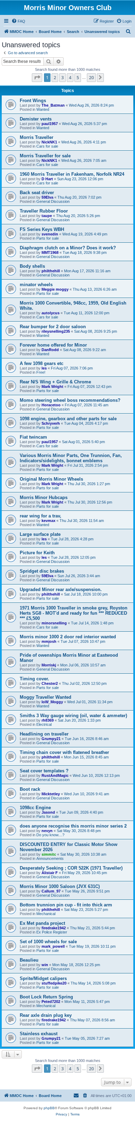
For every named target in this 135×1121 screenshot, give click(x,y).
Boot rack (30, 789)
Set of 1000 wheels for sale (48, 941)
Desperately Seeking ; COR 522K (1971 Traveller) (71, 868)
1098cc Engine (35, 807)
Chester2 (50, 683)
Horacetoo (51, 405)
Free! (40, 372)
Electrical (44, 724)
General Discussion (53, 201)
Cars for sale (47, 146)
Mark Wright (52, 386)
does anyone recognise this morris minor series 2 (73, 826)
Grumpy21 (51, 739)
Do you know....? (50, 835)
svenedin (50, 234)
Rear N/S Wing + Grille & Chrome (55, 381)
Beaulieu (29, 960)
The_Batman (53, 105)
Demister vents (36, 119)
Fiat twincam (33, 437)
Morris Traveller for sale (45, 155)
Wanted (42, 109)
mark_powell (53, 946)
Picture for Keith (37, 552)
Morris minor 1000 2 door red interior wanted (68, 636)
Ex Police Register (51, 932)
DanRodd (50, 350)
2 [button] (55, 77)
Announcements (50, 858)
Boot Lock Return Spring (46, 996)
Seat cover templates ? (44, 770)
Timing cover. (34, 678)
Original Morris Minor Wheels (51, 479)
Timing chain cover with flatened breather (64, 752)
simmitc (49, 854)
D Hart (47, 179)
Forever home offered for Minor (53, 345)
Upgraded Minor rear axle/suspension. (61, 589)
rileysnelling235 (56, 331)
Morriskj (49, 665)
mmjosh (49, 641)
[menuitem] (18, 21)
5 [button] (77, 77)
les (44, 368)
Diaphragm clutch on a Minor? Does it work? (68, 247)
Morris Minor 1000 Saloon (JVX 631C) (60, 886)
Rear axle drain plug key (46, 1015)
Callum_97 (51, 891)
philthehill (51, 271)
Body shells (32, 266)
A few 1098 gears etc (41, 363)
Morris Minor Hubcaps (44, 497)
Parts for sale (47, 238)
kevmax (48, 520)
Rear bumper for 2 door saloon (53, 326)
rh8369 (48, 720)
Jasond (48, 812)
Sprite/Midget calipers (43, 978)
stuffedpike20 (54, 983)
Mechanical (45, 914)
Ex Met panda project (42, 923)
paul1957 (50, 124)
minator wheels (36, 284)
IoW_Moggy (52, 702)
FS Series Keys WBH (42, 229)
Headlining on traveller (44, 734)
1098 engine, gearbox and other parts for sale (68, 418)
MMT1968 (50, 252)
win (45, 965)
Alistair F (50, 873)
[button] (37, 77)
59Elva (47, 197)
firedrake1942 (54, 928)
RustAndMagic (55, 775)
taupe (47, 216)
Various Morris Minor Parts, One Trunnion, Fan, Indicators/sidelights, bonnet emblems (71, 458)
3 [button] (62, 77)
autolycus (51, 313)
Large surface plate (40, 534)
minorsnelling (54, 623)
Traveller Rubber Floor (44, 211)
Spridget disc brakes (42, 571)
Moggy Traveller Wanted (45, 697)
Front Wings (33, 100)
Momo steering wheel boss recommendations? (70, 400)
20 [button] (91, 77)
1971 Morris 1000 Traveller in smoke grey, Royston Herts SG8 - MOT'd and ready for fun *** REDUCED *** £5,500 (73, 613)
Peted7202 (51, 1001)
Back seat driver (37, 192)
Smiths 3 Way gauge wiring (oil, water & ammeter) (73, 715)
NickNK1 (49, 142)
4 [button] (70, 77)
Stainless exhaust (38, 1033)
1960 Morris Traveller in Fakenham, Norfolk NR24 (72, 174)
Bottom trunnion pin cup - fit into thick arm (66, 904)
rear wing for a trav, (40, 515)
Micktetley (51, 794)
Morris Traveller (36, 137)
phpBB (49, 1108)
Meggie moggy (55, 289)
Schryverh (51, 423)
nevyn (47, 831)
